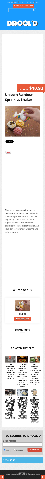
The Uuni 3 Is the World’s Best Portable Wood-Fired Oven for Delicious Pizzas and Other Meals (22, 376)
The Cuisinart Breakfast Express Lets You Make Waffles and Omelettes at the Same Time (10, 408)
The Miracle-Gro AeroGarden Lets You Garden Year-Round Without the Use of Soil (36, 375)
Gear (16, 2)
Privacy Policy (22, 474)
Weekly (19, 450)
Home (21, 2)
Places (37, 2)
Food (26, 2)
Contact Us (8, 474)
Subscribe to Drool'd (34, 474)
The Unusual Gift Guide (23, 6)
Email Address (9, 441)
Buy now (31, 88)
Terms (15, 474)
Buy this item (22, 319)
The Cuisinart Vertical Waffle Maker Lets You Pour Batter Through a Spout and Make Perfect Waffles (34, 410)
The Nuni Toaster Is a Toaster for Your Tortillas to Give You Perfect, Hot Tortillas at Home (22, 408)
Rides (32, 2)
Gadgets (9, 2)
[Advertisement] (22, 60)
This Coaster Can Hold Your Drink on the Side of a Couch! (10, 372)
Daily (8, 450)
